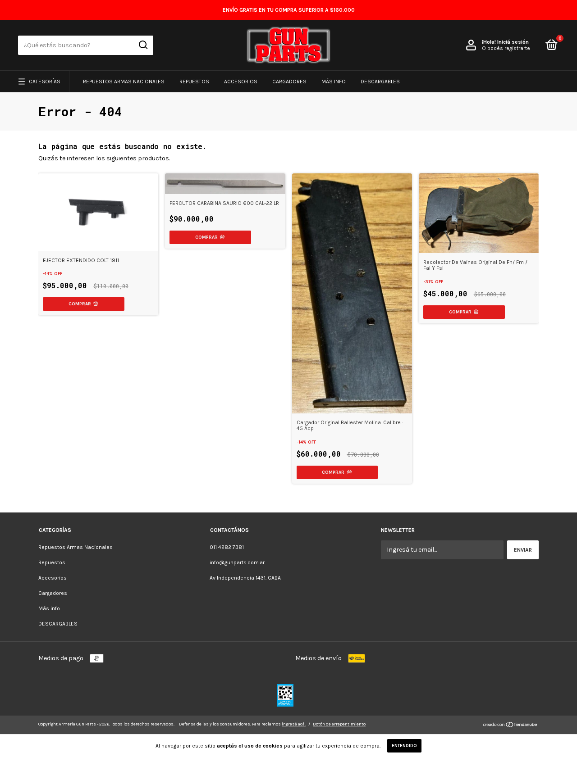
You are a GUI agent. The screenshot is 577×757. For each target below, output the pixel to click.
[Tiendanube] (510, 726)
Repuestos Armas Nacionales (124, 81)
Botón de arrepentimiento (339, 724)
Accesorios (240, 81)
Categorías (44, 81)
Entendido (404, 745)
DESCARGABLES (380, 81)
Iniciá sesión (513, 42)
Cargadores (289, 81)
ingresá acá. (294, 724)
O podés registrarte (506, 48)
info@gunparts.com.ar (237, 562)
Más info (333, 81)
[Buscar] (142, 45)
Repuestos (194, 81)
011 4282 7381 (227, 547)
